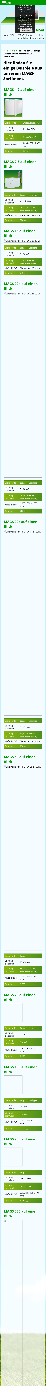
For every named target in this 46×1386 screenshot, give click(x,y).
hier (30, 28)
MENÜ (9, 3)
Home (7, 50)
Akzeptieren (26, 31)
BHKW (14, 50)
